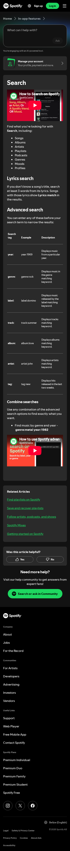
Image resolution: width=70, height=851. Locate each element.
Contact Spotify (14, 742)
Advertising (11, 684)
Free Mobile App (14, 734)
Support (9, 718)
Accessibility (9, 845)
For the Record (13, 651)
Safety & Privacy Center (23, 830)
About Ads (36, 838)
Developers (11, 676)
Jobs (6, 642)
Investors (9, 692)
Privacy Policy (10, 838)
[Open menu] (64, 6)
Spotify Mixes (16, 525)
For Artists (10, 668)
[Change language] (29, 6)
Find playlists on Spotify (23, 499)
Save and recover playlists (25, 508)
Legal (6, 830)
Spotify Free (11, 792)
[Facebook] (32, 805)
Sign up (38, 6)
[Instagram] (7, 805)
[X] (20, 805)
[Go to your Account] (61, 63)
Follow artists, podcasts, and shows (31, 516)
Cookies (24, 838)
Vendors (9, 701)
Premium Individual (16, 760)
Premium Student (15, 784)
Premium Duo (12, 768)
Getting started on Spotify (25, 534)
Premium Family (14, 776)
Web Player (11, 726)
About (7, 634)
